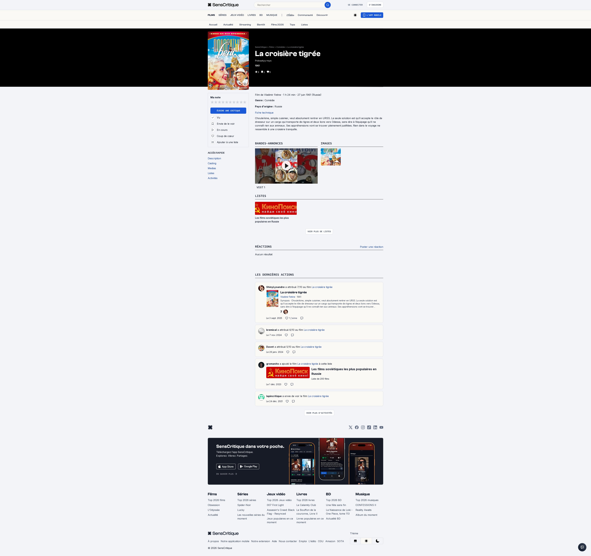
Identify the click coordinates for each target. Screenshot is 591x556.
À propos (213, 541)
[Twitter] (350, 428)
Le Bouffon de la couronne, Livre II (307, 511)
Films (271, 47)
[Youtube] (381, 428)
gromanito (272, 363)
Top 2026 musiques (367, 500)
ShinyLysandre (275, 287)
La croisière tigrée (295, 47)
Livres (301, 494)
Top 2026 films (216, 500)
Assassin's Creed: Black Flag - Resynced (281, 511)
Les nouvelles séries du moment (251, 516)
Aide (274, 541)
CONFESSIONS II (366, 505)
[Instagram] (363, 428)
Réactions (263, 246)
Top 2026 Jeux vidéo (279, 500)
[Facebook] (357, 428)
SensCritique (261, 47)
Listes (260, 196)
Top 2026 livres (305, 500)
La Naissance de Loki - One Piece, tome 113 (339, 511)
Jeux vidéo (276, 494)
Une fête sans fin (336, 505)
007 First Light (275, 505)
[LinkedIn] (375, 428)
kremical (271, 329)
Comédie (280, 47)
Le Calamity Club (306, 505)
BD (328, 494)
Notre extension (260, 541)
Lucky (240, 509)
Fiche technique (264, 112)
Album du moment (366, 514)
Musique (363, 494)
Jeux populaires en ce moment (280, 520)
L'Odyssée (214, 509)
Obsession (214, 505)
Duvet (270, 346)
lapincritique (274, 396)
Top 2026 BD (334, 500)
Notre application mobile (235, 541)
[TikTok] (369, 428)
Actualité (213, 514)
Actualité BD (333, 518)
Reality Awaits (364, 509)
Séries (242, 494)
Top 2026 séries (246, 500)
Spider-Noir (244, 505)
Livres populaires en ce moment (310, 520)
